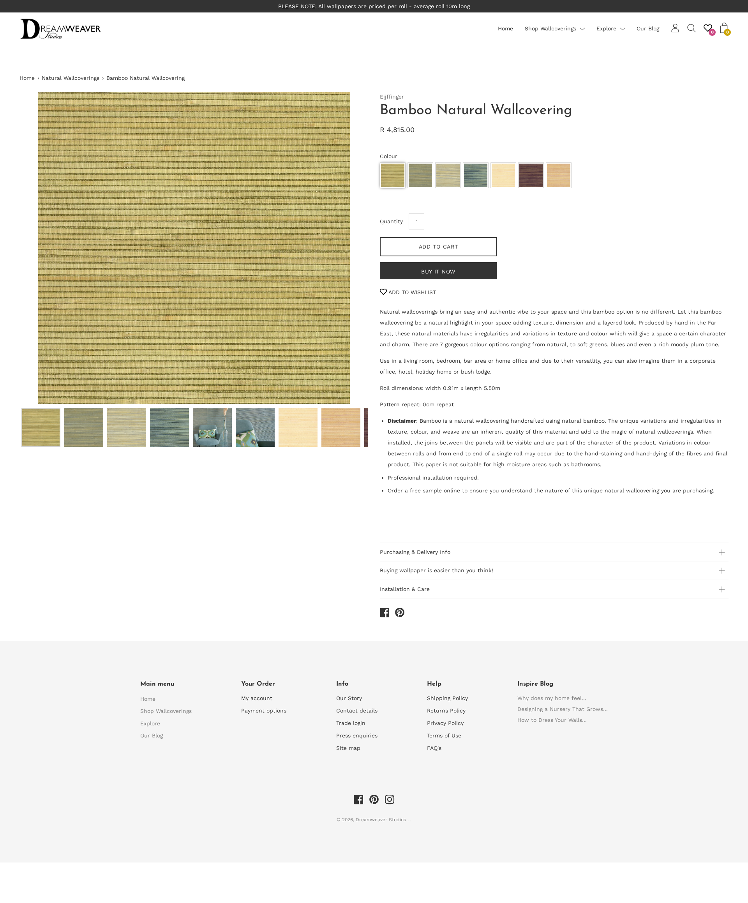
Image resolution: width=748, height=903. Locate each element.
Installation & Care (405, 589)
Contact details (357, 710)
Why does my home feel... (551, 698)
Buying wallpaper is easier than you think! (436, 570)
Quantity (391, 221)
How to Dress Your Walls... (552, 720)
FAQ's (434, 748)
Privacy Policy (445, 723)
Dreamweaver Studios (382, 819)
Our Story (349, 698)
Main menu (157, 684)
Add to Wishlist (411, 292)
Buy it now (438, 271)
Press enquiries (357, 735)
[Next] (348, 248)
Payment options (263, 710)
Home (505, 28)
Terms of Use (444, 735)
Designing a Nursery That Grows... (562, 709)
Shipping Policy (447, 698)
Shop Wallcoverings (550, 28)
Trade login (350, 723)
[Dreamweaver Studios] (384, 613)
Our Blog (648, 28)
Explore (606, 28)
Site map (348, 748)
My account (256, 698)
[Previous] (39, 248)
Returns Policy (446, 710)
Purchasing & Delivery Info (415, 552)
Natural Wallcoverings (70, 78)
